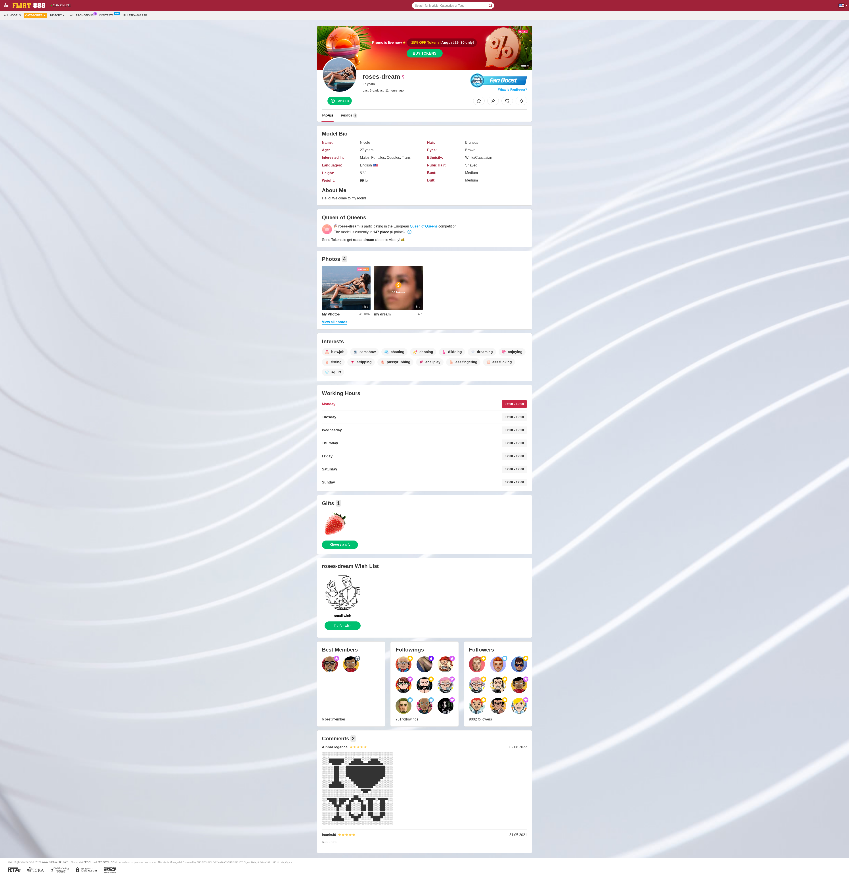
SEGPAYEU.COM (107, 862)
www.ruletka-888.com (55, 862)
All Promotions (82, 15)
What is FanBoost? (512, 89)
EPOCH (88, 862)
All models (12, 15)
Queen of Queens (424, 226)
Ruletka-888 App (135, 15)
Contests (106, 15)
